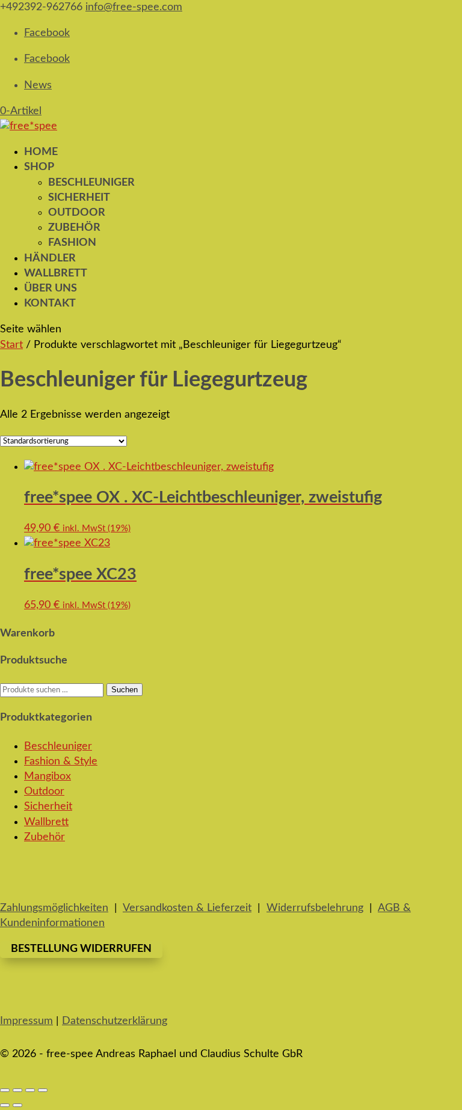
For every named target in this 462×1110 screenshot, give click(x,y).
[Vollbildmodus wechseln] (17, 1090)
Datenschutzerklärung (114, 1021)
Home (41, 152)
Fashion (72, 242)
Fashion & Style (60, 761)
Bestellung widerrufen (81, 949)
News (38, 85)
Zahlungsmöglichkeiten (54, 908)
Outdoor (76, 212)
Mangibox (47, 776)
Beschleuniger (91, 182)
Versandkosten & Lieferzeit (187, 908)
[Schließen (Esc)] (43, 1090)
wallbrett (55, 273)
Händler (50, 258)
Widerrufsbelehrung (314, 908)
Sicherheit (79, 197)
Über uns (50, 288)
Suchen (124, 689)
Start (11, 345)
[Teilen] (30, 1090)
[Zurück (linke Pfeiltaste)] (5, 1105)
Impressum (26, 1021)
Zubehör (74, 227)
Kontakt (50, 303)
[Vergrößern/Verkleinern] (5, 1090)
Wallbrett (46, 822)
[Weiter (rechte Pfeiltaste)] (17, 1105)
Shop (39, 167)
